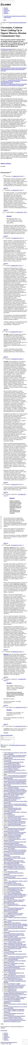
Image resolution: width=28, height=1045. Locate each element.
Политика (16, 22)
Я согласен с (14, 745)
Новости (11, 22)
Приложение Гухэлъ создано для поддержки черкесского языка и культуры (14, 976)
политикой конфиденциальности (17, 745)
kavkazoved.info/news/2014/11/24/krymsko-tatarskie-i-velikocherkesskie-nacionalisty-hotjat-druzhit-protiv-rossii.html (14, 69)
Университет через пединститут (16, 816)
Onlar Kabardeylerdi (13, 959)
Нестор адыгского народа (14, 817)
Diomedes (9, 216)
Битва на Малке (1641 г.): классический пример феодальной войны (14, 765)
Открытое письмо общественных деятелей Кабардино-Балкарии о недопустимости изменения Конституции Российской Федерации (14, 968)
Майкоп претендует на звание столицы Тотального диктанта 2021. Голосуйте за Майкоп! (13, 915)
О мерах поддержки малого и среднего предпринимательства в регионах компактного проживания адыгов (15, 1020)
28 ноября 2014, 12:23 (15, 265)
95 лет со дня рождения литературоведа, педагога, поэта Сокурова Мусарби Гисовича (14, 858)
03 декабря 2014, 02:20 (20, 726)
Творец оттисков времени (14, 824)
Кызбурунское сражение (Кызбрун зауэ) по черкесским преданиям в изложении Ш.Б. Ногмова (15, 784)
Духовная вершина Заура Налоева (16, 822)
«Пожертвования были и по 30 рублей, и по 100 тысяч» (14, 973)
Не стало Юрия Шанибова (15, 893)
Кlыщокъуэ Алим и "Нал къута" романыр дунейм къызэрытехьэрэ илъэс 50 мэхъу (14, 869)
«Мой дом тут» (12, 971)
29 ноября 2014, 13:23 (16, 484)
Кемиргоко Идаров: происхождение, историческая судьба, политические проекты (15, 780)
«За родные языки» (13, 912)
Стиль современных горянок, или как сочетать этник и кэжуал (15, 881)
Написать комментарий (7, 735)
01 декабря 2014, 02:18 (20, 707)
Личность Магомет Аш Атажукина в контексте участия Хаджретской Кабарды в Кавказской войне (15, 777)
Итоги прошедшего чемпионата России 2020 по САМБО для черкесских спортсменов (14, 1011)
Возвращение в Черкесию (14, 836)
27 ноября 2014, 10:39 (20, 212)
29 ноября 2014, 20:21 (16, 545)
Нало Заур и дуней (13, 871)
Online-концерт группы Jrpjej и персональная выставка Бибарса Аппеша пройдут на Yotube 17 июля (14, 935)
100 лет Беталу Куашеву (14, 891)
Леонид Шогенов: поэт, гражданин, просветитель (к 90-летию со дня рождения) (15, 850)
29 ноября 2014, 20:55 (16, 651)
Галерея (6, 1038)
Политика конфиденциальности (14, 16)
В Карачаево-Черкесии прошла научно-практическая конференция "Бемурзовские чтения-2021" (14, 909)
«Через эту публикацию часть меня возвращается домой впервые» (15, 842)
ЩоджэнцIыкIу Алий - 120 (15, 889)
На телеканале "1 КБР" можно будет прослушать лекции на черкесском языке (15, 998)
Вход (5, 20)
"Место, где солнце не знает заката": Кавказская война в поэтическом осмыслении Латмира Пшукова (15, 805)
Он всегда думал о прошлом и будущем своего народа (13, 876)
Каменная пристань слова (14, 808)
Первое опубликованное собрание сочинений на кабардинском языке (15, 938)
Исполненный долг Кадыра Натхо (17, 828)
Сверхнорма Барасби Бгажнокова (16, 887)
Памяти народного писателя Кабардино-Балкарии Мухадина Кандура (14, 865)
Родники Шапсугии (13, 904)
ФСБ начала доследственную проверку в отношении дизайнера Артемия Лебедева (15, 981)
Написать (3, 746)
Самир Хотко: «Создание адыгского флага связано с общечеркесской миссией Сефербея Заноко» (15, 757)
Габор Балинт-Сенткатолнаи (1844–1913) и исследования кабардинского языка (15, 945)
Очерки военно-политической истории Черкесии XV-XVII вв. (13, 762)
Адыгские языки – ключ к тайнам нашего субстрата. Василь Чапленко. (14, 942)
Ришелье (6, 654)
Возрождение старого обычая (15, 987)
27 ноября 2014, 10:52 (16, 238)
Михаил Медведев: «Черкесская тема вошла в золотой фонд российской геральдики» (15, 948)
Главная (6, 1033)
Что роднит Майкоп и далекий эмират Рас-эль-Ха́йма (14, 964)
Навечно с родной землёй (14, 883)
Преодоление (11, 814)
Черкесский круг (12, 990)
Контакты (6, 1039)
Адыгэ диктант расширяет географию (17, 925)
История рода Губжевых (14, 940)
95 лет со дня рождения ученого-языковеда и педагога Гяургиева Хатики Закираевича (14, 854)
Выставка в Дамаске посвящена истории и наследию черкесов (14, 830)
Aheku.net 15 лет (12, 989)
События (6, 1035)
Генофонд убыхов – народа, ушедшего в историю (13, 952)
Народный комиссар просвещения (17, 821)
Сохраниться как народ (14, 837)
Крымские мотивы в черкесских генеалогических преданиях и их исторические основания (14, 799)
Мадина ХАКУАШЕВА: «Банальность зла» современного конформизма (12, 1001)
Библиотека (7, 1037)
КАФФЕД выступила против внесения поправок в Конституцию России (15, 845)
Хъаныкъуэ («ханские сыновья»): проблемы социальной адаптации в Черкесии (15, 789)
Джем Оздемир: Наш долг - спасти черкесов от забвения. (15, 839)
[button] (11, 5)
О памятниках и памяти (14, 983)
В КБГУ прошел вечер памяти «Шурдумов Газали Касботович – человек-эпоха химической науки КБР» (14, 862)
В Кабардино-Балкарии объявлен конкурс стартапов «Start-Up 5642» (14, 1016)
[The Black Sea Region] (6, 49)
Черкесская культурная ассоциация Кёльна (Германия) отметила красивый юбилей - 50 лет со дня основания (15, 834)
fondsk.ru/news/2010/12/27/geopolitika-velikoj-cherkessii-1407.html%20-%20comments (14, 84)
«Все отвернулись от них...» (15, 978)
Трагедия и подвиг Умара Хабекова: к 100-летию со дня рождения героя (15, 819)
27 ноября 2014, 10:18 (17, 176)
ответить (6, 188)
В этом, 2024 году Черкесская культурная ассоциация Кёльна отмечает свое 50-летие (15, 928)
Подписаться (4, 1030)
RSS (10, 1043)
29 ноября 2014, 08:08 (16, 359)
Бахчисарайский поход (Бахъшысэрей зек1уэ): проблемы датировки (15, 787)
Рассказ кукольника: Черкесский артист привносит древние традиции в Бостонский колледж (14, 901)
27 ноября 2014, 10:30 (16, 190)
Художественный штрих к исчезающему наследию (12, 810)
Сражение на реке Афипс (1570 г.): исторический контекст (15, 771)
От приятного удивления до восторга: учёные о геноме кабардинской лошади (15, 957)
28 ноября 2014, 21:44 (15, 331)
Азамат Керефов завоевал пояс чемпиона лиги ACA (14, 1014)
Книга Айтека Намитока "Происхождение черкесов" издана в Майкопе (15, 923)
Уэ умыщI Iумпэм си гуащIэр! (15, 890)
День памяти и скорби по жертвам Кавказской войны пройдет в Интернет (15, 985)
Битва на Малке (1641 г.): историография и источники (12, 768)
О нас (5, 16)
